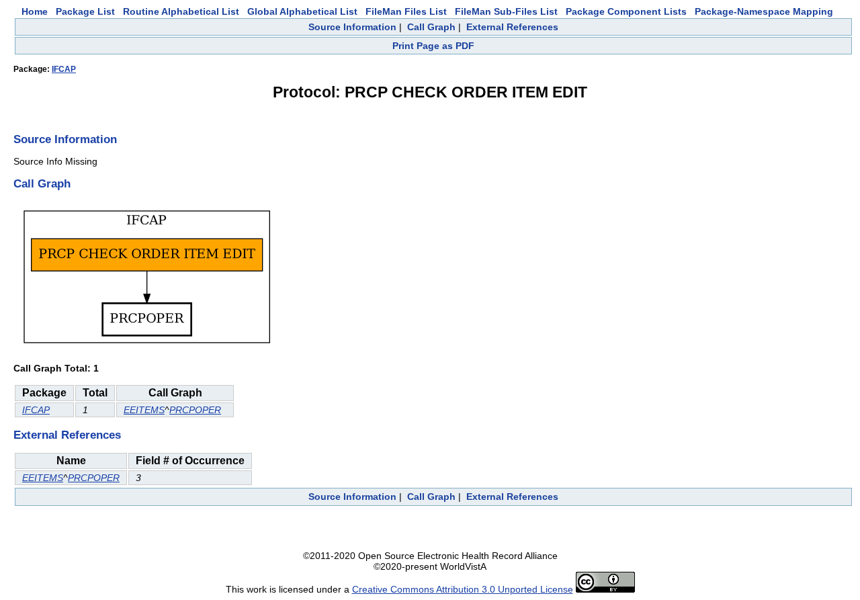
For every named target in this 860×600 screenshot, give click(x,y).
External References (512, 27)
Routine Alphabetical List (181, 11)
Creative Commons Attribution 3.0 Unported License (462, 589)
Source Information (352, 27)
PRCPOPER (195, 409)
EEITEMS (144, 409)
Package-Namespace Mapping (764, 11)
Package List (85, 11)
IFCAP (64, 69)
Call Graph (431, 27)
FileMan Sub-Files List (506, 11)
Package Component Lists (626, 11)
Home (35, 11)
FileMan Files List (406, 11)
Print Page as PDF (433, 45)
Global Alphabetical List (302, 11)
